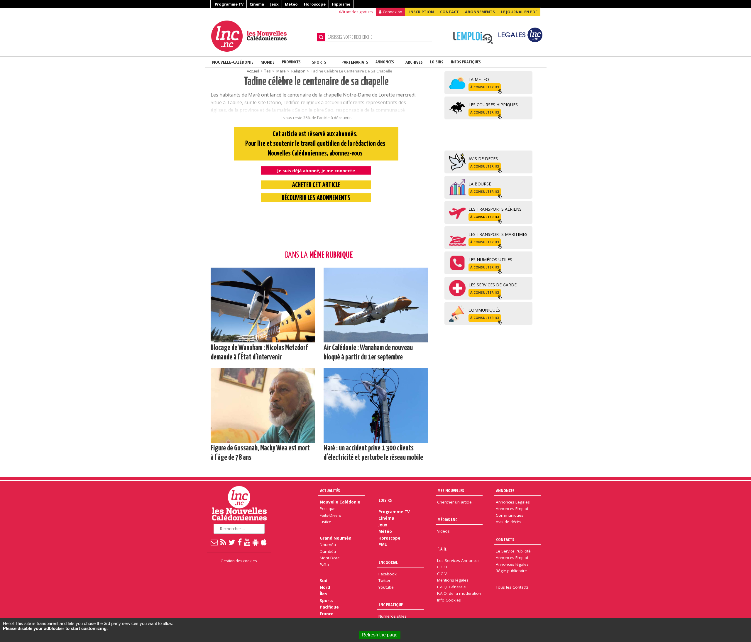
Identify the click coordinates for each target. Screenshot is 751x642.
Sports (319, 62)
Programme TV (229, 4)
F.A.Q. (442, 549)
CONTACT (449, 11)
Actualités (330, 490)
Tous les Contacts (512, 587)
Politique (328, 508)
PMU (383, 544)
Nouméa (328, 544)
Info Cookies (449, 600)
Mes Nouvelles (450, 490)
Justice (325, 521)
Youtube (386, 587)
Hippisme (341, 4)
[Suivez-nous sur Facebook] (240, 542)
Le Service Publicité (513, 551)
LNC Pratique (391, 604)
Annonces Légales (513, 502)
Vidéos (443, 531)
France (327, 613)
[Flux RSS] (223, 542)
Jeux (274, 4)
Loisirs (436, 62)
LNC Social (388, 562)
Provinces (291, 62)
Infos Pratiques (466, 62)
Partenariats (354, 62)
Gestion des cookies (239, 560)
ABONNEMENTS (480, 11)
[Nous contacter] (215, 542)
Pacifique (329, 607)
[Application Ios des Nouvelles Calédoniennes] (264, 542)
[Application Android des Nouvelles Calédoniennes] (256, 542)
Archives (414, 62)
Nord (325, 587)
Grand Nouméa (335, 538)
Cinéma (257, 4)
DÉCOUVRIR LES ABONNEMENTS (316, 198)
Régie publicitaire (511, 570)
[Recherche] (321, 37)
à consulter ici (484, 87)
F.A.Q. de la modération (459, 593)
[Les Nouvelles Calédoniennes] (261, 36)
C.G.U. (442, 567)
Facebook (387, 574)
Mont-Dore (330, 557)
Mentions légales (452, 580)
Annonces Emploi (512, 508)
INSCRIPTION (421, 11)
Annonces (385, 62)
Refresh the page (380, 634)
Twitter (384, 580)
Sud (323, 580)
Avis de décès (508, 521)
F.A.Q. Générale (451, 586)
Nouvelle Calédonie (340, 502)
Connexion (392, 11)
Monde (268, 62)
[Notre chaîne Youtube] (247, 542)
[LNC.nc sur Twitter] (232, 542)
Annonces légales (512, 564)
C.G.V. (442, 573)
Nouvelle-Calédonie (232, 62)
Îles (323, 594)
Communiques (509, 515)
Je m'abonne (556, 16)
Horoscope (315, 4)
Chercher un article (454, 502)
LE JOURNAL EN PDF (519, 11)
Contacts (505, 539)
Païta (324, 564)
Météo (291, 4)
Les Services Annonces (458, 560)
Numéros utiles (392, 616)
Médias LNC (447, 519)
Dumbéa (328, 551)
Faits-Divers (330, 515)
